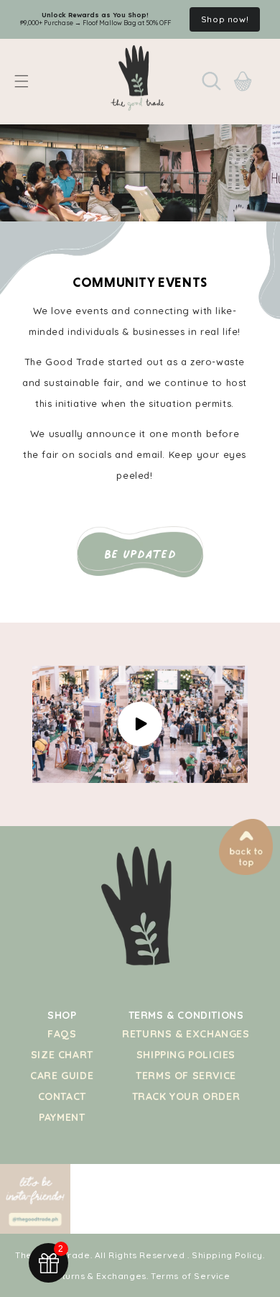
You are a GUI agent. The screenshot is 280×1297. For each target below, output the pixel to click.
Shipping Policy (227, 1255)
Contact (62, 1096)
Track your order (186, 1096)
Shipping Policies (185, 1054)
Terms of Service (186, 1075)
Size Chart (62, 1054)
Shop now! (224, 19)
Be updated (140, 554)
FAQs (61, 1033)
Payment (62, 1117)
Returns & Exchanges (185, 1033)
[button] (21, 81)
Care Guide (61, 1075)
